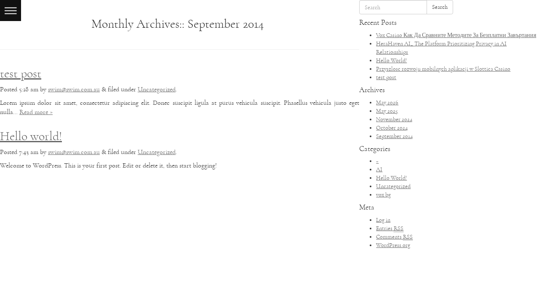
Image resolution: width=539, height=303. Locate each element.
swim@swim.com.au (74, 89)
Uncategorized (157, 89)
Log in (383, 219)
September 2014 (394, 136)
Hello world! (31, 136)
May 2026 (387, 102)
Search (440, 7)
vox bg (383, 194)
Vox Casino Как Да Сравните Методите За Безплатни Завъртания (456, 35)
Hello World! (391, 60)
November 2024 (394, 119)
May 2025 (387, 110)
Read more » (36, 112)
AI (379, 169)
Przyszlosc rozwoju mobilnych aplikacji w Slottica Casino (443, 68)
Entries (389, 228)
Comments (394, 236)
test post (20, 73)
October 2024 (392, 127)
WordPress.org (393, 245)
